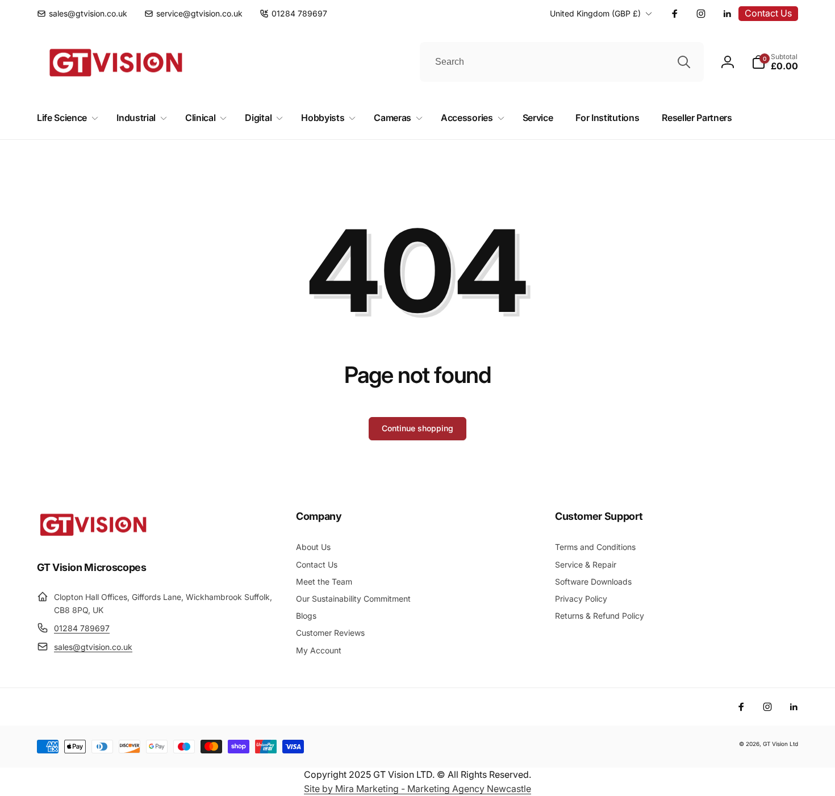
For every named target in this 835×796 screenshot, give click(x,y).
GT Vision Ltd (780, 743)
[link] (82, 13)
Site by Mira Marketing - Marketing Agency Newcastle (417, 788)
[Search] (684, 62)
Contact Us (768, 13)
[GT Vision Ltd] (94, 535)
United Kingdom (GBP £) (595, 13)
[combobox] (562, 62)
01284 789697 (82, 628)
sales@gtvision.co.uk (93, 647)
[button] (775, 61)
